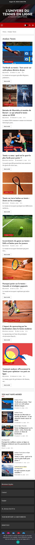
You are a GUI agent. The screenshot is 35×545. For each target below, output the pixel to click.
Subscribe (33, 25)
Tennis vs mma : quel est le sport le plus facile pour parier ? (17, 156)
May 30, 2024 (15, 288)
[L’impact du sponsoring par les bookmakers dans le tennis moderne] (17, 311)
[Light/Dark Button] (26, 25)
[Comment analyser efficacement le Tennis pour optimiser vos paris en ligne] (17, 354)
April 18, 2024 (20, 331)
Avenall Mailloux (9, 160)
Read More (7, 81)
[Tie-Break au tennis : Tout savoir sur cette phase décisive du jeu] (17, 53)
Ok (18, 542)
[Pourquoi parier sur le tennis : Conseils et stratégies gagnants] (17, 269)
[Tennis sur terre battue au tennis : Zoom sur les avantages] (17, 183)
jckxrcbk (6, 72)
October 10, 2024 (20, 475)
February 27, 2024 (16, 376)
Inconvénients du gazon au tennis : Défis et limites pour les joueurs (16, 242)
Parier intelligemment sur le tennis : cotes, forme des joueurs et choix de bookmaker (24, 431)
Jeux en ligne (17, 147)
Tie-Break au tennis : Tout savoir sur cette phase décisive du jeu (17, 68)
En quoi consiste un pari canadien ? (22, 471)
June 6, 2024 (15, 203)
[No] (33, 539)
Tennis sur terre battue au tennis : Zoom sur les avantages (16, 199)
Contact (4, 492)
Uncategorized (8, 149)
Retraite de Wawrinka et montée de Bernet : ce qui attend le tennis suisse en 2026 (17, 112)
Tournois (24, 426)
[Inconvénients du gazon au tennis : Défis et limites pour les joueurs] (17, 226)
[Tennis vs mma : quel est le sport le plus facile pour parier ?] (17, 141)
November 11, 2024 (22, 160)
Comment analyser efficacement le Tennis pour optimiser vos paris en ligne (16, 371)
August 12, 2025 (20, 436)
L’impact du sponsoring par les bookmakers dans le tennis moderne (17, 327)
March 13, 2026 (16, 72)
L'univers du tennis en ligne (18, 12)
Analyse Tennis (8, 62)
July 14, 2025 (6, 448)
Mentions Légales (7, 484)
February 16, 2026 (17, 117)
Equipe (4, 501)
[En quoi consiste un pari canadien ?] (7, 470)
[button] (2, 25)
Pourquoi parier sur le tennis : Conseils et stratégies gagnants (15, 284)
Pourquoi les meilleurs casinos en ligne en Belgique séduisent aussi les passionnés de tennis (16, 444)
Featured (16, 320)
